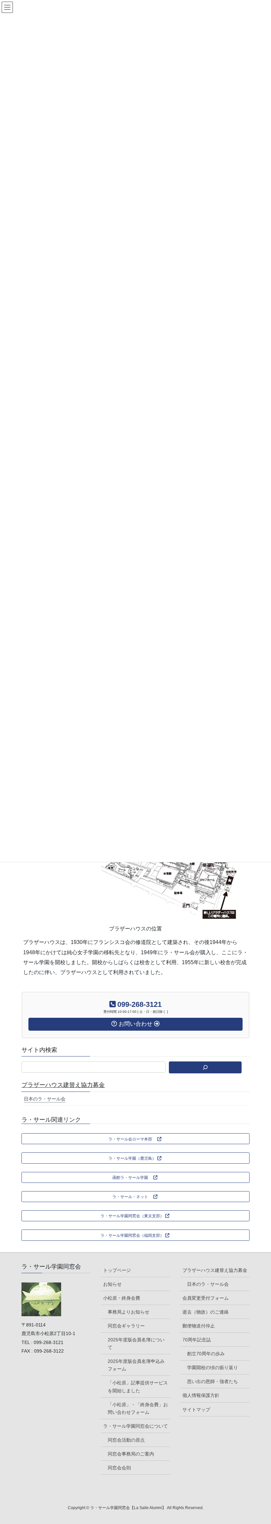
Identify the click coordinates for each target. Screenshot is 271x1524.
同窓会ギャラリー (126, 1325)
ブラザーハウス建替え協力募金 (63, 1085)
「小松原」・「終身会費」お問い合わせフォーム (138, 1408)
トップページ (117, 1270)
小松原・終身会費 (121, 1298)
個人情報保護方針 (200, 1395)
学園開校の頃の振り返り (212, 1367)
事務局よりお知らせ (128, 1312)
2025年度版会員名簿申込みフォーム (136, 1365)
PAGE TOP (257, 1472)
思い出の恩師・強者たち (212, 1381)
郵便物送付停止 (198, 1325)
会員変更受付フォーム (205, 1298)
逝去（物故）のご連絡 (205, 1312)
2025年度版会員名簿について (136, 1343)
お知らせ (112, 1284)
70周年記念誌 (196, 1339)
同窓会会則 (119, 1467)
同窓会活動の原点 (126, 1440)
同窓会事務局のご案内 (131, 1454)
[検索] (205, 1067)
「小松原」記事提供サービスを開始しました (138, 1386)
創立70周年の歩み (206, 1353)
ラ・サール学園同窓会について (135, 1426)
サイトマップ (196, 1409)
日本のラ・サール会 (44, 1098)
